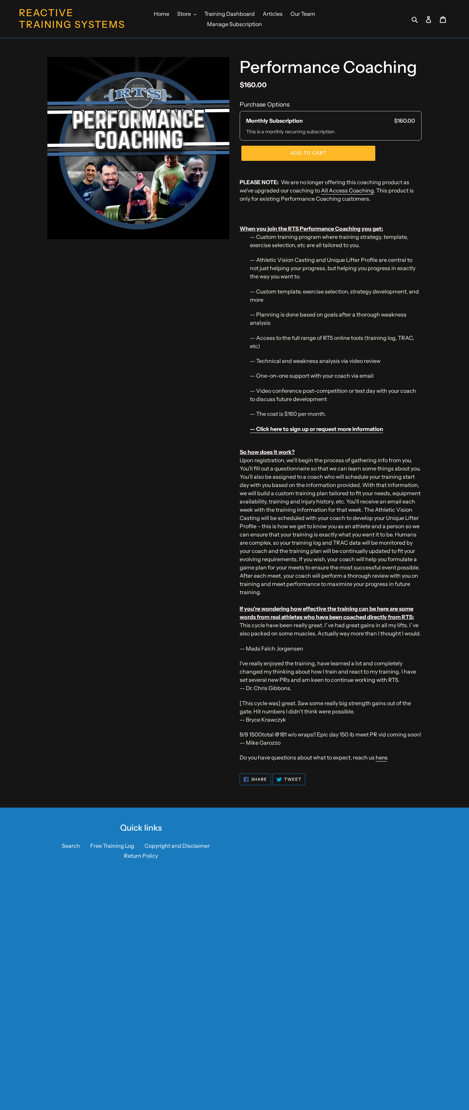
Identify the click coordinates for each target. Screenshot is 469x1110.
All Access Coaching (347, 190)
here (381, 757)
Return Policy (141, 855)
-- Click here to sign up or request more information (316, 428)
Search (71, 845)
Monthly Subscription (274, 121)
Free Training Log (112, 845)
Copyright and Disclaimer (177, 845)
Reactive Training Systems (72, 18)
